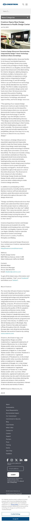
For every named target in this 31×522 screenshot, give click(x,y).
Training (8, 445)
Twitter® (15, 280)
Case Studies (10, 424)
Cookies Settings (15, 514)
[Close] (29, 497)
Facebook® (25, 278)
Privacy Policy (14, 504)
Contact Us (9, 430)
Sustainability (10, 407)
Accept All (15, 519)
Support (8, 436)
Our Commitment (11, 416)
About (8, 404)
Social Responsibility (12, 410)
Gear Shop (9, 450)
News (5, 11)
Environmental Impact (12, 413)
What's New (9, 427)
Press (7, 442)
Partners (8, 439)
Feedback (9, 453)
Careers (8, 433)
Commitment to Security (13, 419)
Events (8, 448)
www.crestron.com (7, 333)
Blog (7, 421)
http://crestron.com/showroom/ (11, 248)
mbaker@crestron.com (13, 272)
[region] (15, 508)
